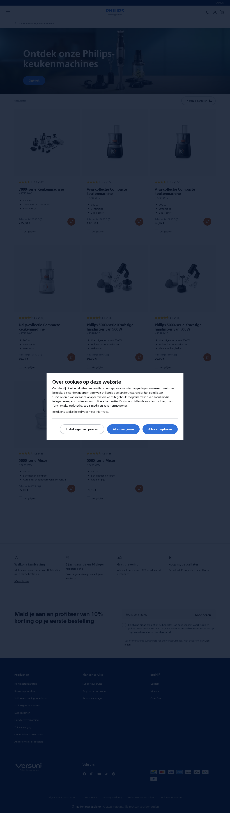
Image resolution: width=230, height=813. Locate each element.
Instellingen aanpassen (82, 429)
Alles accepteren (160, 429)
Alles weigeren (123, 429)
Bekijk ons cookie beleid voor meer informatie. (80, 411)
